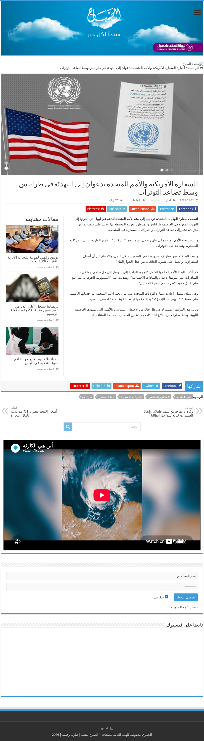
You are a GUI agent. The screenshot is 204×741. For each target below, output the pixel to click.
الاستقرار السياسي (159, 397)
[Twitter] (102, 729)
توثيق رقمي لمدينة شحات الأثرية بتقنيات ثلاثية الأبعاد (33, 259)
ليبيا (151, 200)
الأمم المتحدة (183, 397)
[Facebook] (106, 729)
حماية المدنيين (150, 283)
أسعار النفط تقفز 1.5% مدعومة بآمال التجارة (34, 411)
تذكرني (159, 597)
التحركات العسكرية (131, 397)
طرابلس (87, 397)
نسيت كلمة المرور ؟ (184, 607)
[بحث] (68, 427)
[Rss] (111, 729)
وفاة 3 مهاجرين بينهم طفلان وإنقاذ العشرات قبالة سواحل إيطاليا (168, 411)
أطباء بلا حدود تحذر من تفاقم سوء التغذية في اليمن (36, 361)
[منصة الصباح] (102, 28)
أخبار (182, 68)
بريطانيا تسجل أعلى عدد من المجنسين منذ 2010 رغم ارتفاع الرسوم (34, 310)
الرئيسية (194, 68)
